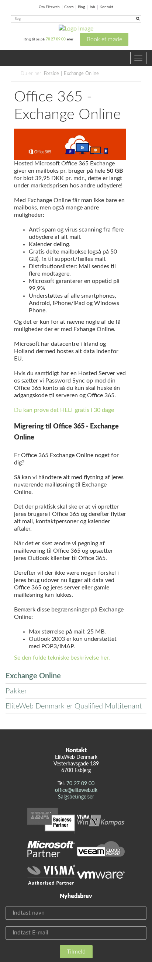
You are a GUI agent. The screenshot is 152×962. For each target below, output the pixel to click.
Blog (81, 7)
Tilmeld (76, 952)
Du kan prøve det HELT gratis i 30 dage (64, 410)
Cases (68, 7)
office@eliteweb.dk (76, 790)
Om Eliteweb (49, 7)
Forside (51, 73)
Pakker (16, 691)
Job (92, 7)
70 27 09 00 (56, 39)
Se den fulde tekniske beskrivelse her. (62, 658)
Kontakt (106, 7)
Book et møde (104, 39)
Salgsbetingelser (76, 797)
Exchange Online (81, 73)
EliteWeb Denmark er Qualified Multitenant (74, 706)
